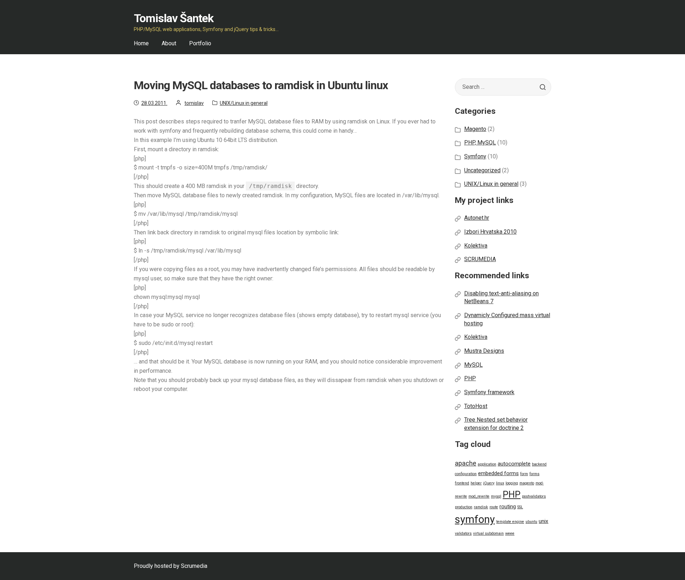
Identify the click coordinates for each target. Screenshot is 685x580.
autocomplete (514, 464)
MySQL (473, 364)
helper (476, 483)
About (169, 43)
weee (509, 533)
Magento (475, 129)
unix (543, 521)
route (493, 507)
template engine (510, 521)
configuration (466, 474)
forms (534, 474)
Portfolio (200, 43)
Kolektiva (475, 245)
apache (465, 463)
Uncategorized (482, 170)
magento (526, 483)
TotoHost (475, 406)
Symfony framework (489, 392)
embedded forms (498, 473)
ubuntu (531, 521)
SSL (520, 507)
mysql (496, 496)
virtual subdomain (488, 533)
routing (507, 506)
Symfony (475, 156)
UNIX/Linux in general (244, 103)
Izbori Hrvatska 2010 (490, 231)
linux (500, 483)
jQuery (488, 483)
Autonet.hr (476, 217)
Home (141, 43)
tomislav (194, 103)
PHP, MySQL (480, 142)
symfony (475, 519)
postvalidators (534, 496)
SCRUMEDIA (480, 259)
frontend (462, 483)
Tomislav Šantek (173, 18)
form (524, 474)
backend (539, 464)
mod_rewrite (478, 496)
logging (512, 483)
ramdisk (481, 507)
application (487, 464)
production (463, 507)
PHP (470, 378)
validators (463, 533)
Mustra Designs (484, 350)
